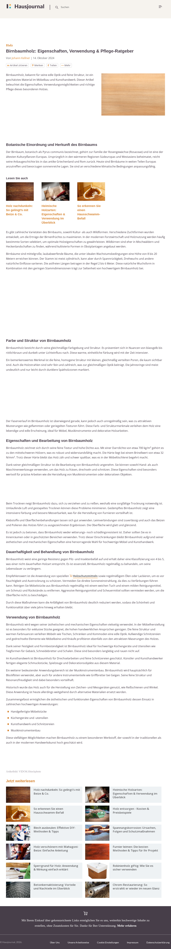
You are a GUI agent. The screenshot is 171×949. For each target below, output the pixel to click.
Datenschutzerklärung (157, 942)
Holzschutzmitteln (85, 576)
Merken (38, 65)
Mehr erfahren (126, 925)
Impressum (132, 942)
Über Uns (55, 942)
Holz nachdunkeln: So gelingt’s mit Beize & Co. (19, 210)
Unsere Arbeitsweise (78, 942)
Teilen (53, 65)
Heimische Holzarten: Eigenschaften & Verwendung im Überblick (53, 214)
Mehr (67, 65)
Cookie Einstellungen (108, 942)
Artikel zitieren (18, 65)
